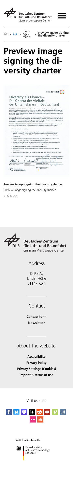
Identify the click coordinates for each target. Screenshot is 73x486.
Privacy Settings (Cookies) (36, 369)
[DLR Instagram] (63, 413)
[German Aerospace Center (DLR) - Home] (28, 15)
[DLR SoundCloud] (40, 421)
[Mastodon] (24, 413)
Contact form (36, 316)
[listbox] (15, 34)
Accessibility (36, 356)
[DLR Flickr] (33, 421)
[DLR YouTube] (47, 413)
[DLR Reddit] (39, 413)
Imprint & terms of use (36, 375)
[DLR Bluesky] (16, 413)
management (26, 34)
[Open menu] (62, 14)
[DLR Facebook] (9, 413)
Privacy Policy (36, 362)
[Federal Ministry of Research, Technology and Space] (36, 464)
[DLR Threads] (32, 413)
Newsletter (36, 322)
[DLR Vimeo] (55, 413)
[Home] (5, 34)
